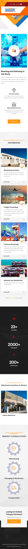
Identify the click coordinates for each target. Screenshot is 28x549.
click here (11, 298)
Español (11, 4)
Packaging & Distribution (14, 478)
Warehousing (14, 459)
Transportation (14, 498)
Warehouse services (11, 170)
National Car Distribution (13, 280)
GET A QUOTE (14, 521)
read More (6, 182)
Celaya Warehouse (8, 415)
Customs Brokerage (11, 244)
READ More (14, 121)
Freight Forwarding (11, 207)
